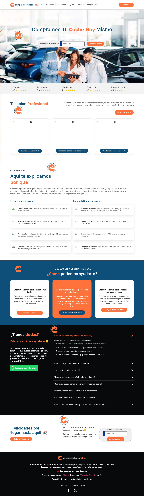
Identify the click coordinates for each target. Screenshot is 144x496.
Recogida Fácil (91, 5)
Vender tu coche (95, 44)
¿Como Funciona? (77, 5)
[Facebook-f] (68, 490)
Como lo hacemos (77, 486)
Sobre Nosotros (61, 5)
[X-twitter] (75, 490)
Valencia (84, 475)
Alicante (92, 475)
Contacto (63, 486)
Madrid (66, 475)
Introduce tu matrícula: (49, 44)
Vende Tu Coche (47, 5)
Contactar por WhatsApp (26, 368)
